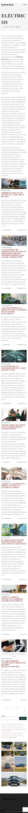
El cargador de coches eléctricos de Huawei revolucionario (13, 664)
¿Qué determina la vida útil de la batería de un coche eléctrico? (14, 311)
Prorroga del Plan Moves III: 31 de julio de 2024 (12, 195)
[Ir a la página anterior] (5, 707)
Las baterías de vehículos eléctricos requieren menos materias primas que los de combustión (13, 253)
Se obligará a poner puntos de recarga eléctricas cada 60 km (13, 542)
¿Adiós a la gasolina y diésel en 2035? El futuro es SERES (13, 485)
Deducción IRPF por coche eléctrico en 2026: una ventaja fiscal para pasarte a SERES (12, 736)
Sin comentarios (7, 230)
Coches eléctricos (6, 247)
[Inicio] (1, 26)
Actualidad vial (5, 190)
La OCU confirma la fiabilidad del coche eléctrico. (12, 724)
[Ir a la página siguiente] (24, 710)
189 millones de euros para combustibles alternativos (13, 427)
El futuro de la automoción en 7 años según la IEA (13, 368)
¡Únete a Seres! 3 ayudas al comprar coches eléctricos (12, 599)
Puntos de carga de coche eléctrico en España (11, 733)
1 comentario (6, 344)
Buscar (3, 716)
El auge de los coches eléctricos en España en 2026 (12, 726)
